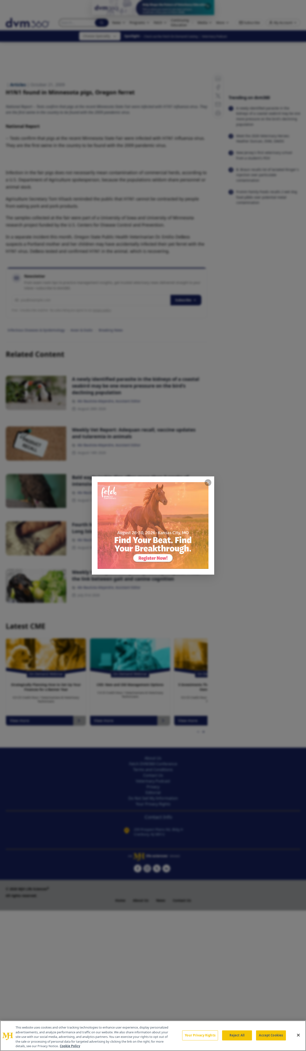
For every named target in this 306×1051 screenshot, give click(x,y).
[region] (153, 1035)
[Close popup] (208, 482)
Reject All (237, 1035)
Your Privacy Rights (200, 1035)
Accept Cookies (271, 1035)
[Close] (298, 1035)
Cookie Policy (70, 1046)
